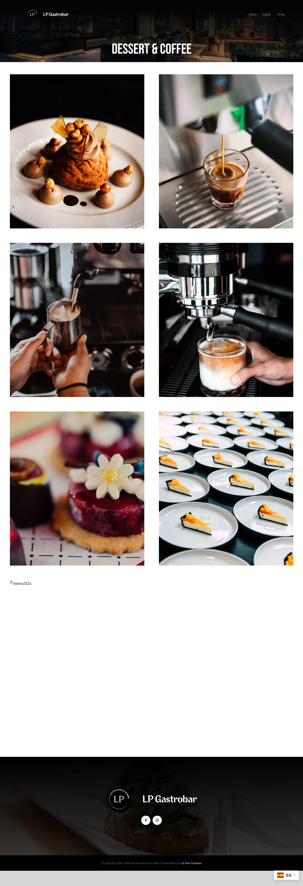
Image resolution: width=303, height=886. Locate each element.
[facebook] (145, 820)
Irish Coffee (77, 312)
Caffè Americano (226, 143)
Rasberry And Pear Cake (77, 480)
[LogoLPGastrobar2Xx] (47, 10)
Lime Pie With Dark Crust (226, 480)
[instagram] (157, 820)
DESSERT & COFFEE (77, 160)
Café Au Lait (226, 312)
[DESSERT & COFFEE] (77, 151)
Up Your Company (191, 863)
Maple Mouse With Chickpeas (77, 143)
